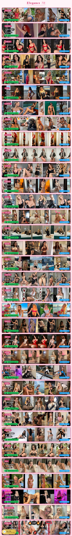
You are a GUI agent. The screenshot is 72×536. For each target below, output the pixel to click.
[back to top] (68, 532)
